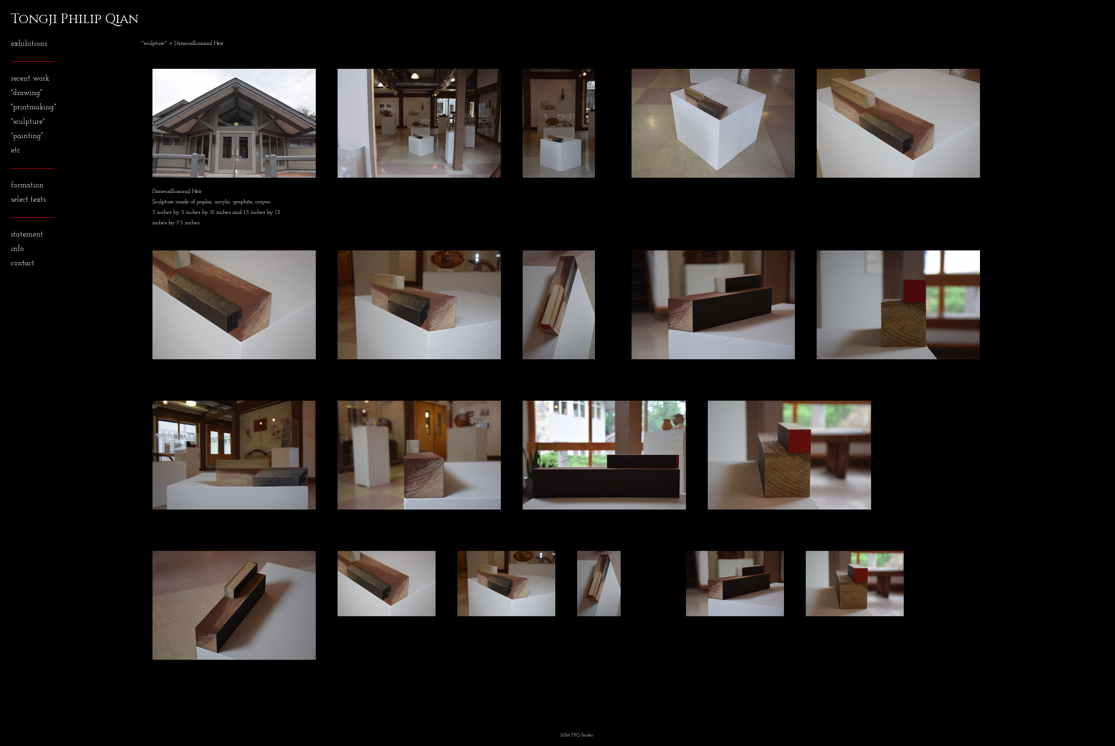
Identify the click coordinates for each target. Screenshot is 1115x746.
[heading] (32, 19)
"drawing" (26, 93)
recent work (30, 79)
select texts (28, 200)
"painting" (27, 136)
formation (27, 185)
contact (22, 263)
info (17, 249)
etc (15, 151)
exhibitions (29, 44)
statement (27, 235)
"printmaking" (33, 107)
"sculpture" (28, 122)
